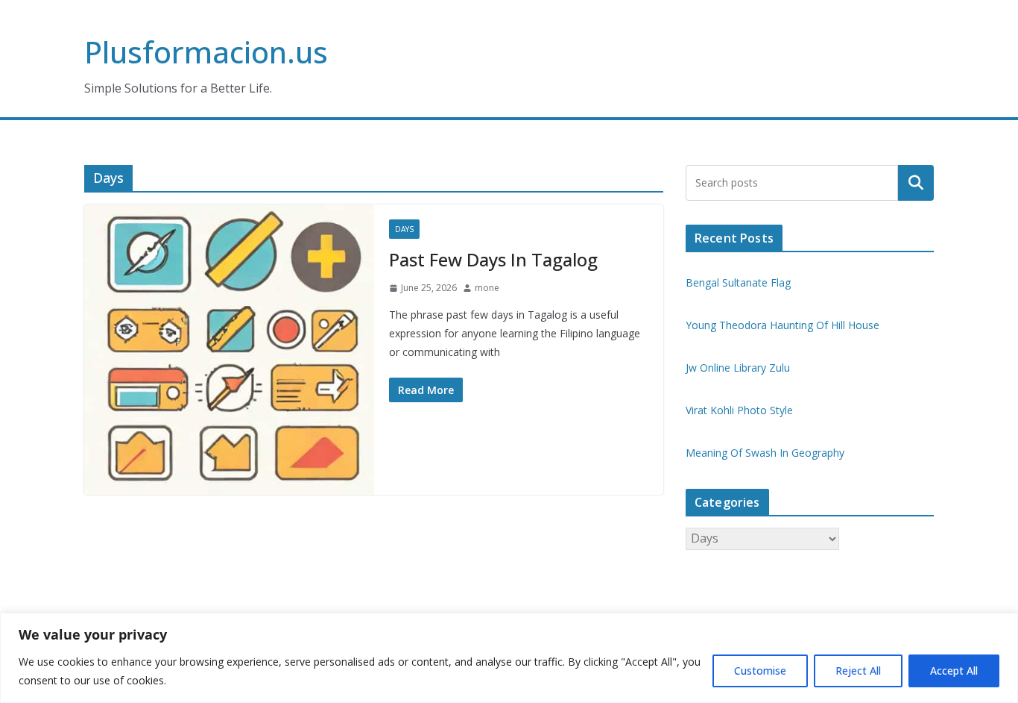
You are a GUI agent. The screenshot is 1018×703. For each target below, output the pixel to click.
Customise (760, 670)
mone (487, 287)
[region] (509, 658)
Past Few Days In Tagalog (493, 259)
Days (404, 229)
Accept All (954, 670)
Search (916, 183)
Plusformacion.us (206, 51)
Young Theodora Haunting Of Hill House (782, 325)
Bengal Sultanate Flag (738, 282)
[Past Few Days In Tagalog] (229, 349)
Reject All (858, 670)
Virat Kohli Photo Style (739, 410)
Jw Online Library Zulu (738, 367)
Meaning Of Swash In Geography (765, 453)
